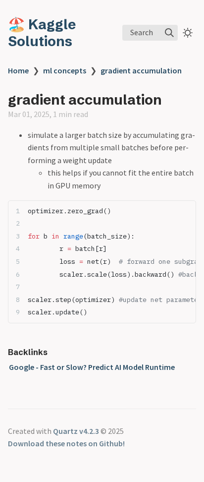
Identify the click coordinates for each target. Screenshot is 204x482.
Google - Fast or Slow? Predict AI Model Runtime (92, 367)
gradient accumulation (141, 70)
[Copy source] (185, 210)
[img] (169, 32)
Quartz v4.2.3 (76, 431)
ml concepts (64, 70)
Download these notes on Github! (66, 443)
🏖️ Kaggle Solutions (42, 33)
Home (18, 70)
